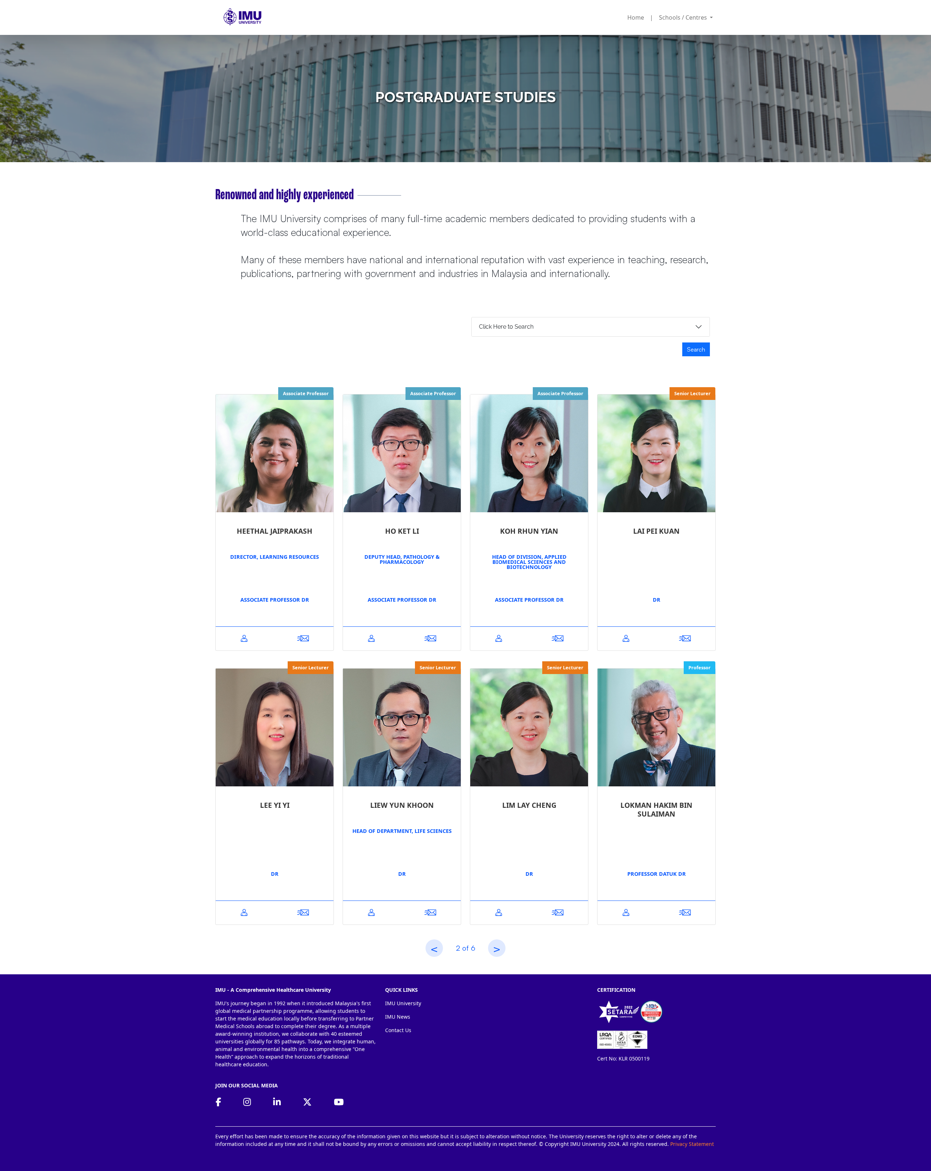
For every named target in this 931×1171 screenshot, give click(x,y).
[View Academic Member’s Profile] (244, 638)
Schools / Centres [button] (683, 17)
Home (635, 17)
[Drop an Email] (302, 638)
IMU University (403, 1003)
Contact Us (398, 1030)
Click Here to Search (506, 326)
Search (696, 349)
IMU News (397, 1016)
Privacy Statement (692, 1143)
